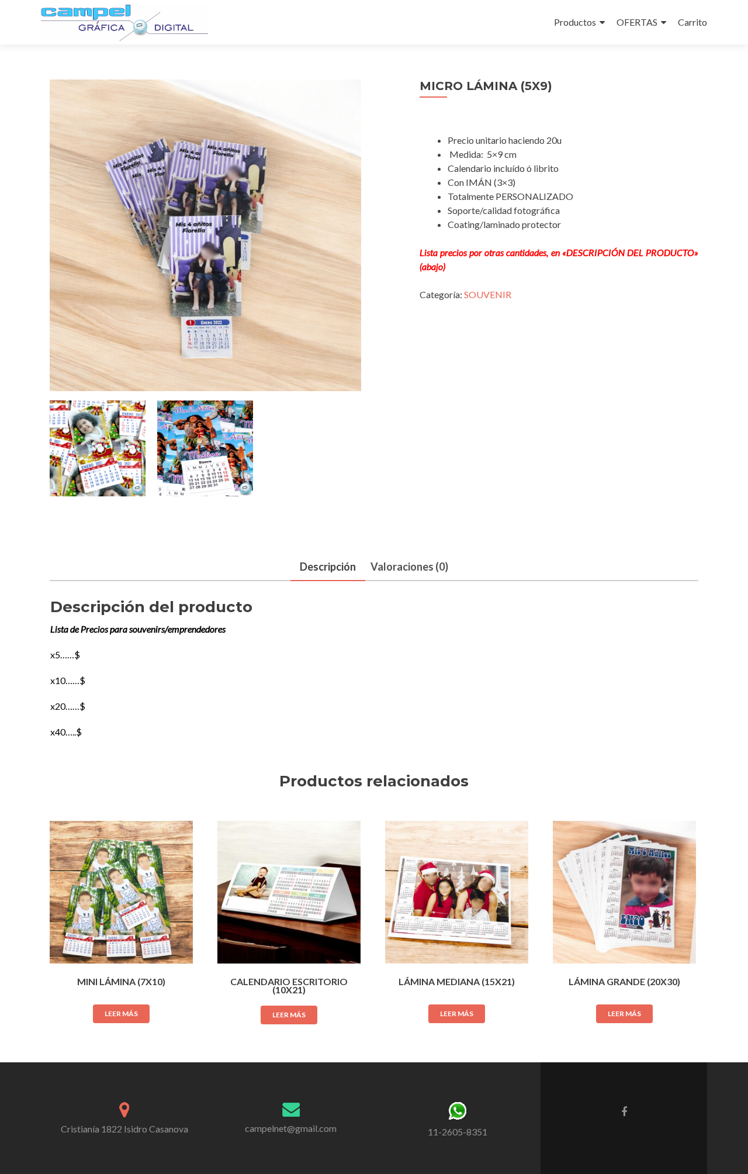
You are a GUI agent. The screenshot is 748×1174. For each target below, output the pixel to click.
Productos (575, 21)
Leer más (121, 1013)
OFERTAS (637, 21)
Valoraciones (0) (409, 566)
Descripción (328, 566)
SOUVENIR (487, 294)
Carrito (692, 21)
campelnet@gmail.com (291, 1128)
